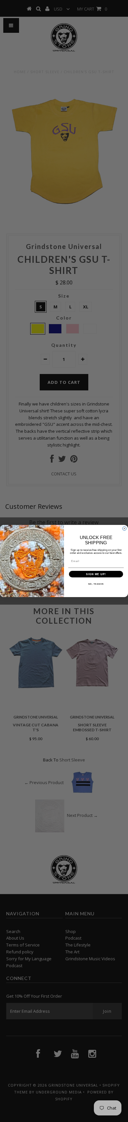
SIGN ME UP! (96, 574)
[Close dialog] (124, 528)
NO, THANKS (96, 584)
